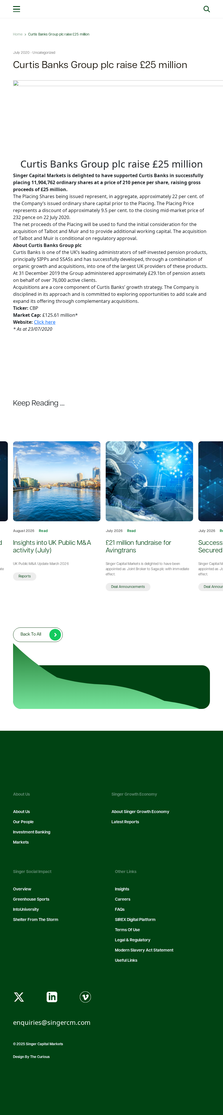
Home (17, 34)
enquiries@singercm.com (52, 1022)
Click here (44, 322)
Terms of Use (127, 930)
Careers (122, 899)
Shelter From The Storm (35, 920)
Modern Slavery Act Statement (144, 950)
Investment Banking (31, 832)
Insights (122, 889)
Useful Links (126, 960)
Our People (23, 822)
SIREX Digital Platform (135, 920)
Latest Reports (125, 822)
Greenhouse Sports (31, 899)
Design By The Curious (31, 1057)
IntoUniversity (26, 910)
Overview (22, 889)
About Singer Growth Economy (140, 812)
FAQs (120, 910)
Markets (21, 842)
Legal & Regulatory (132, 940)
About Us (21, 812)
